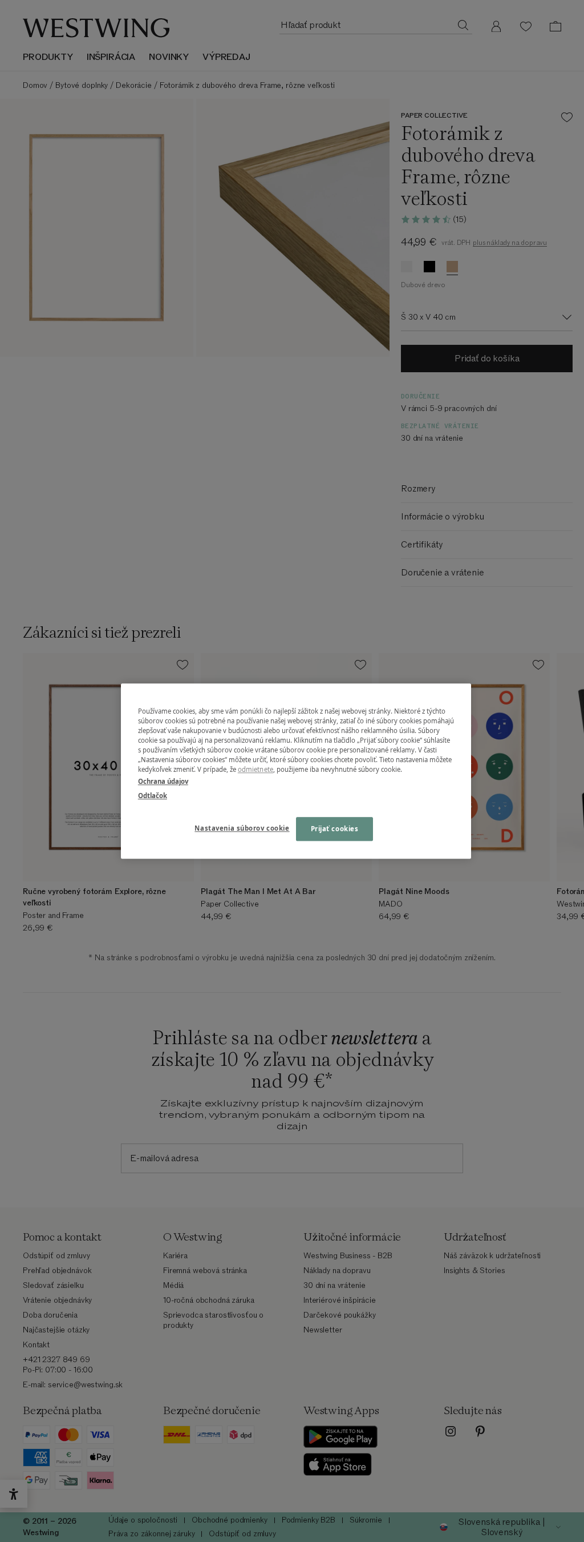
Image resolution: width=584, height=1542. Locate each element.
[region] (296, 771)
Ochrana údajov (163, 781)
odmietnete (255, 769)
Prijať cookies (335, 828)
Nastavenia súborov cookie (241, 828)
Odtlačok (152, 795)
